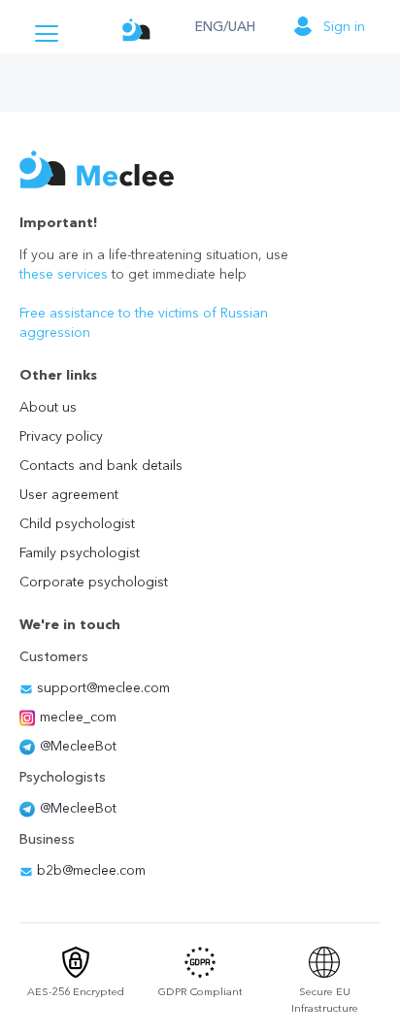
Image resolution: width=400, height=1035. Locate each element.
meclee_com (78, 716)
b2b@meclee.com (89, 870)
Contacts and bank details (101, 465)
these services (63, 274)
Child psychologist (77, 523)
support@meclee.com (101, 687)
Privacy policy (61, 436)
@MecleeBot (78, 745)
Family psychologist (79, 552)
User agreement (68, 494)
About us (48, 407)
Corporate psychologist (93, 581)
